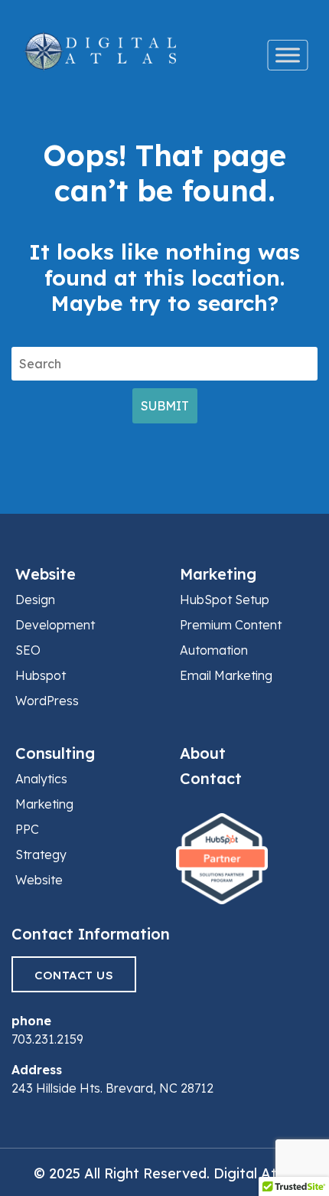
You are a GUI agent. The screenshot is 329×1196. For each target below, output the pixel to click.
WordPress (47, 700)
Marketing (218, 573)
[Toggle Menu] (288, 55)
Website (45, 573)
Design (35, 599)
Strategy (41, 854)
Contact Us (73, 975)
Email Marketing (226, 675)
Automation (214, 650)
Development (55, 624)
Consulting (55, 753)
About (203, 753)
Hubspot (40, 675)
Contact (211, 778)
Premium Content (231, 624)
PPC (27, 829)
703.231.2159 (47, 1039)
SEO (28, 650)
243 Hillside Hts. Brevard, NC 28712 (112, 1088)
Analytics (41, 778)
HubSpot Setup (224, 599)
